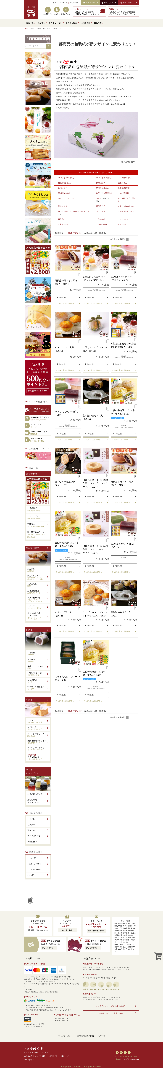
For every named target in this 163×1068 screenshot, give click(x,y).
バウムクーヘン (64, 211)
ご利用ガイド (53, 1056)
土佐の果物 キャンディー (33, 801)
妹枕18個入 (122, 183)
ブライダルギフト (34, 836)
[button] (136, 239)
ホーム (26, 1052)
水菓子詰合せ (63, 224)
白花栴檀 (98, 23)
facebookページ (37, 440)
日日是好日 (100, 206)
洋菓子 (29, 699)
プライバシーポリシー (66, 1036)
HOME (26, 28)
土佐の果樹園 (123, 193)
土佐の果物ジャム (34, 794)
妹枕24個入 (62, 188)
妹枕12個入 (100, 183)
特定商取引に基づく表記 (86, 1036)
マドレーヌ (100, 211)
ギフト (43, 1052)
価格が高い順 (90, 233)
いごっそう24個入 (103, 178)
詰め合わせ (31, 473)
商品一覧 (30, 23)
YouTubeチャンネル (38, 433)
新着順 (102, 233)
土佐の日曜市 (71, 23)
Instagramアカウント (39, 418)
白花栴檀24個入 (64, 183)
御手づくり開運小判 (104, 193)
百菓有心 (61, 219)
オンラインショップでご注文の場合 (111, 1006)
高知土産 (31, 830)
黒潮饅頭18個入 (124, 188)
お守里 (99, 198)
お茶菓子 (31, 825)
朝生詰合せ (62, 206)
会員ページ (91, 2)
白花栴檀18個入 (124, 178)
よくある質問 (40, 1056)
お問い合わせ (29, 1060)
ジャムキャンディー (32, 771)
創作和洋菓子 (32, 548)
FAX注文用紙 (67, 930)
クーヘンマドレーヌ (126, 211)
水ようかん (122, 224)
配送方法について (93, 958)
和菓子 (29, 629)
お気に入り (109, 2)
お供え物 (31, 819)
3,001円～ (31, 875)
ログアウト (101, 1036)
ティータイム (123, 219)
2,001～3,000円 (34, 869)
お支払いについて (35, 958)
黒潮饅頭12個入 (102, 188)
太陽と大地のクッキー (127, 206)
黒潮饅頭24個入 (64, 193)
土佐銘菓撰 (85, 23)
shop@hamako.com (96, 924)
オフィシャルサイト (60, 3)
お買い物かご (129, 2)
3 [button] (132, 239)
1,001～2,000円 (34, 864)
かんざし (41, 23)
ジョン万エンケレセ (66, 198)
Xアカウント (36, 425)
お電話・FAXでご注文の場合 (110, 1013)
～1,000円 (31, 858)
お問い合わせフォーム (96, 931)
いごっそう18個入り (66, 178)
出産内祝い (32, 842)
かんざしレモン (55, 23)
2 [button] (129, 239)
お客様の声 (74, 3)
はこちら (39, 409)
